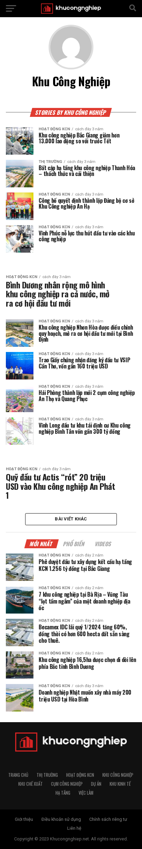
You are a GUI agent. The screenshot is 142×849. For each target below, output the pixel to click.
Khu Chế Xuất (30, 784)
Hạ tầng (62, 793)
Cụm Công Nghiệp (67, 784)
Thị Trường (47, 775)
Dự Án (96, 784)
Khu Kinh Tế (120, 784)
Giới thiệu (24, 819)
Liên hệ (74, 828)
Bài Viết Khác (71, 518)
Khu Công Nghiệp (117, 775)
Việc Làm (86, 793)
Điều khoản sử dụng (61, 819)
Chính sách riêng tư (108, 819)
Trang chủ (18, 775)
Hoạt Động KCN (80, 775)
